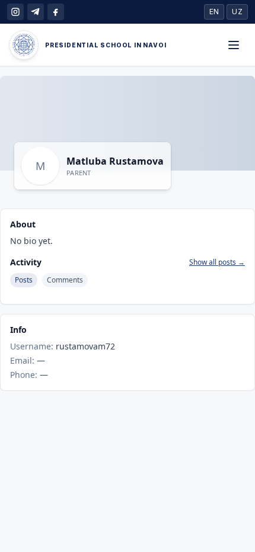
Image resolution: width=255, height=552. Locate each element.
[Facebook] (55, 12)
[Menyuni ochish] (234, 45)
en (214, 11)
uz (237, 11)
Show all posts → (217, 262)
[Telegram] (35, 12)
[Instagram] (15, 12)
